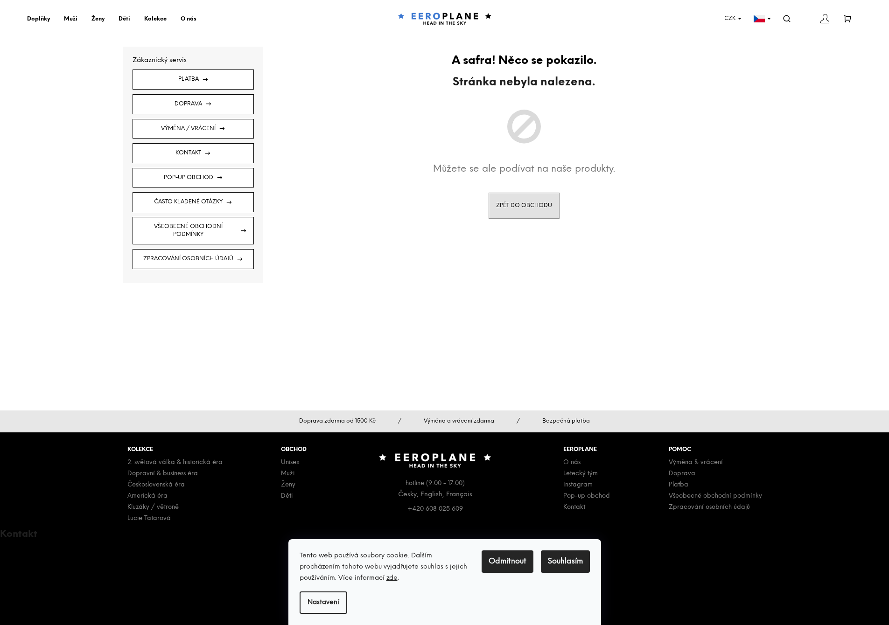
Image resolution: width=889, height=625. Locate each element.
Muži (287, 474)
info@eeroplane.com (46, 549)
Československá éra (156, 485)
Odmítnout (507, 561)
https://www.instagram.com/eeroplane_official (88, 593)
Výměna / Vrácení (188, 128)
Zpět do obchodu (524, 205)
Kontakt (188, 153)
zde (392, 578)
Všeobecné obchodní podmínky (188, 230)
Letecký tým (580, 474)
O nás (572, 462)
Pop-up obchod (188, 177)
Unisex (290, 462)
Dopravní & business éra (162, 474)
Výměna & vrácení (696, 462)
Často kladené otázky (188, 202)
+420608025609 (41, 560)
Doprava (188, 104)
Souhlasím (565, 561)
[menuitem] (40, 19)
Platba (188, 79)
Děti (287, 496)
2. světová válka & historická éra (175, 462)
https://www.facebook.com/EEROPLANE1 (79, 582)
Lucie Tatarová (149, 518)
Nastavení (323, 602)
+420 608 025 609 (435, 509)
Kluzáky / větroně (153, 507)
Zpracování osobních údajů (188, 259)
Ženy (288, 485)
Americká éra (147, 496)
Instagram (578, 485)
